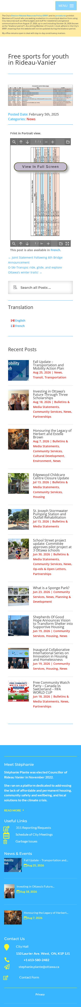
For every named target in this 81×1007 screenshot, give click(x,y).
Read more (12, 810)
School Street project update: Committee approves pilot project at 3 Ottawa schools (52, 545)
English (19, 320)
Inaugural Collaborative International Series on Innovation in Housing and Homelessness (51, 654)
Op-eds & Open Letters (49, 569)
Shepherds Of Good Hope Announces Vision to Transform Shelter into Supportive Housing (53, 622)
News (31, 119)
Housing (39, 497)
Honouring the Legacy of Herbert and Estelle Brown (52, 433)
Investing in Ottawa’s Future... (35, 886)
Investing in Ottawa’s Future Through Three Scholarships (50, 394)
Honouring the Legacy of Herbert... (46, 912)
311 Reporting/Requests (33, 827)
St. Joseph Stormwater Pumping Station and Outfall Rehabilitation (50, 514)
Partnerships (42, 417)
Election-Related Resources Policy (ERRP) (29, 15)
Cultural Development (48, 456)
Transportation (55, 377)
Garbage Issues (26, 841)
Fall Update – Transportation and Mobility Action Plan (48, 365)
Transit (38, 377)
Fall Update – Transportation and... (46, 860)
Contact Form (29, 977)
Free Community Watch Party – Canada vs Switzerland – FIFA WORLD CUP (51, 687)
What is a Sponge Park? (51, 588)
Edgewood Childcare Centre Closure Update (51, 476)
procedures (60, 15)
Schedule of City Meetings (34, 834)
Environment (42, 461)
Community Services (47, 412)
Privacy (40, 994)
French (55, 250)
